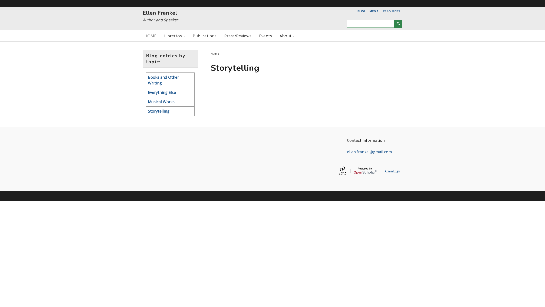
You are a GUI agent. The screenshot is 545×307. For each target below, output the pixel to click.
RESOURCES (391, 11)
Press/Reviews (237, 36)
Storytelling (158, 111)
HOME (150, 36)
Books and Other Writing (163, 80)
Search (398, 24)
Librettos (173, 36)
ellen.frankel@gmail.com (369, 151)
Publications (205, 36)
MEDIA (374, 11)
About (286, 36)
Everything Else (162, 92)
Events (265, 36)
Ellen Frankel (160, 13)
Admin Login (392, 171)
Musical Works (161, 101)
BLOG (361, 11)
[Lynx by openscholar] (346, 171)
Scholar (365, 170)
